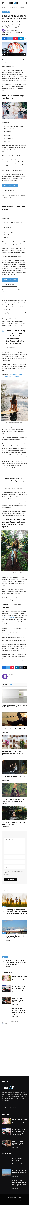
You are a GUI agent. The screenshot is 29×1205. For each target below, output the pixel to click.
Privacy (22, 1200)
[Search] (26, 3)
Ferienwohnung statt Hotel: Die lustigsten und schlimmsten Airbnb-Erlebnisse (12, 753)
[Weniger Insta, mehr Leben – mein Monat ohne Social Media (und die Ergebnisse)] (14, 951)
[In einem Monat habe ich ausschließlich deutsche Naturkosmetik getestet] (6, 978)
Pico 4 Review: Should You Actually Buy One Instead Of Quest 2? (13, 777)
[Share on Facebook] (4, 38)
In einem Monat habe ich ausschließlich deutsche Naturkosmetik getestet (19, 978)
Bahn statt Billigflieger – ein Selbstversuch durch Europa (15, 937)
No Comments (19, 32)
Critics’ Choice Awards (8, 617)
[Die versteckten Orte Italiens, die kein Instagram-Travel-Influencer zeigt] (6, 1160)
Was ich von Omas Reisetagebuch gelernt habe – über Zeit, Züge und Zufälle (19, 1183)
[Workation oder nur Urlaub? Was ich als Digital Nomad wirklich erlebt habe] (14, 719)
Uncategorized (6, 11)
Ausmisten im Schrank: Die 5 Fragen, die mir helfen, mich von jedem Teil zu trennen (19, 989)
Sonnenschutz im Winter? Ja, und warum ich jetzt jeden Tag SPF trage (19, 1011)
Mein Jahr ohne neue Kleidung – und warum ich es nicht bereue (18, 1000)
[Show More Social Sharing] (25, 38)
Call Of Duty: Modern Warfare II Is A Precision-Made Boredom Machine (13, 800)
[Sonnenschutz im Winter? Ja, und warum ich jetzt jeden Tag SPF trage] (6, 1011)
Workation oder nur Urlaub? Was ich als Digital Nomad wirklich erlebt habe (13, 729)
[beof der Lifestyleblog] (14, 3)
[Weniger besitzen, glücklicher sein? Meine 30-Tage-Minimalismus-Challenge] (14, 696)
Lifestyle (5, 957)
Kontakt (16, 1200)
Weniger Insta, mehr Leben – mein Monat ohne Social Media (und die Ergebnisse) (16, 962)
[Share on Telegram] (21, 38)
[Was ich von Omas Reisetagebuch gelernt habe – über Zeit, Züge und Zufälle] (6, 1183)
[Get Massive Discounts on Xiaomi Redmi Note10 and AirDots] (14, 813)
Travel (4, 932)
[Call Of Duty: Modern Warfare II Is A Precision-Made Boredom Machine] (14, 790)
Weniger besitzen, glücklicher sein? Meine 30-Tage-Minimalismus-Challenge (14, 706)
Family (4, 906)
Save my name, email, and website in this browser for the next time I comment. (14, 873)
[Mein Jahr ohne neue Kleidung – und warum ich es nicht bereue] (6, 1000)
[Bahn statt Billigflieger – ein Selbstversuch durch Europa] (14, 927)
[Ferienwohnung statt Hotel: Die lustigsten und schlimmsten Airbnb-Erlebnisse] (14, 742)
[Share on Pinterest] (15, 38)
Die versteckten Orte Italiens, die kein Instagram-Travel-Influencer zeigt (18, 1161)
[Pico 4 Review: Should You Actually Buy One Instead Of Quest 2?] (14, 767)
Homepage (9, 1200)
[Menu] (3, 3)
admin (8, 30)
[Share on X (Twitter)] (10, 38)
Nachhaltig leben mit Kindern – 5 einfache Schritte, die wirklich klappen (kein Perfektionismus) (16, 911)
